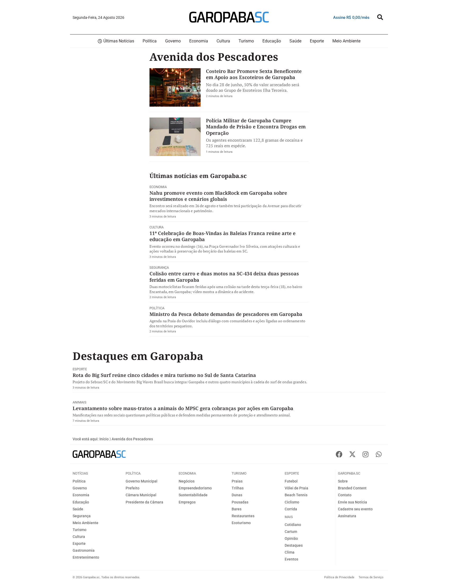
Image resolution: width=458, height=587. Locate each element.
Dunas (237, 495)
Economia (158, 187)
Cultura (156, 227)
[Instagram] (365, 454)
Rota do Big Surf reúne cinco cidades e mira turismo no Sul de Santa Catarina (164, 375)
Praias (237, 481)
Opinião (291, 538)
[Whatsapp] (378, 454)
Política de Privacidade (339, 577)
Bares (236, 509)
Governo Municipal (141, 481)
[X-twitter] (352, 454)
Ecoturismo (241, 523)
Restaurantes (243, 516)
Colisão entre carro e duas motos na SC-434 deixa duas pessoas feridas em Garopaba (224, 276)
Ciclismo (292, 502)
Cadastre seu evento (355, 509)
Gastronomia (84, 550)
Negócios (187, 481)
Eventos (291, 559)
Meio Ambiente (85, 523)
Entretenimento (86, 557)
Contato (344, 495)
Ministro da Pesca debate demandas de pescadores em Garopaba (225, 314)
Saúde (78, 509)
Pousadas (240, 502)
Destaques (294, 545)
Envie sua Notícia (352, 502)
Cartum (291, 531)
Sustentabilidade (193, 495)
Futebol (291, 481)
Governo (80, 488)
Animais (79, 402)
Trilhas (238, 488)
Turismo (79, 530)
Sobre (343, 481)
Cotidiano (293, 525)
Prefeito (132, 488)
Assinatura (347, 516)
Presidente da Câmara (144, 502)
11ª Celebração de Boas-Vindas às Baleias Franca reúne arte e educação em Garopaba (222, 236)
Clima (289, 552)
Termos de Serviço (371, 577)
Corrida (291, 509)
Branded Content (352, 488)
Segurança (159, 267)
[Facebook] (339, 454)
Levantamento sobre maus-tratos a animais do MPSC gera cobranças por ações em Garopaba (183, 408)
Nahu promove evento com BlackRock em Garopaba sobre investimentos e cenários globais (218, 196)
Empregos (187, 502)
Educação (81, 502)
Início (104, 439)
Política (156, 308)
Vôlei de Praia (296, 488)
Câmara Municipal (141, 495)
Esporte (80, 369)
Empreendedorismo (195, 488)
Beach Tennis (296, 495)
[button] (380, 17)
